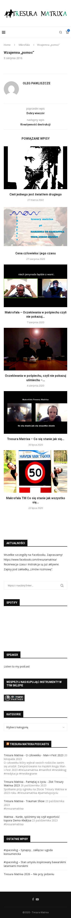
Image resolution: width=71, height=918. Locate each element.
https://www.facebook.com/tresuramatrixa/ (30, 559)
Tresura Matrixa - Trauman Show (24, 801)
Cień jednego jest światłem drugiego (35, 194)
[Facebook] (33, 899)
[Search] (60, 32)
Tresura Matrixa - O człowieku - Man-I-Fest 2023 (33, 755)
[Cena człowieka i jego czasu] (35, 226)
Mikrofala (24, 44)
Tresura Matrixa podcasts (29, 744)
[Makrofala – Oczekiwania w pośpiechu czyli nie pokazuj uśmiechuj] (35, 285)
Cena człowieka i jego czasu (35, 253)
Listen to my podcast (17, 666)
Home (7, 44)
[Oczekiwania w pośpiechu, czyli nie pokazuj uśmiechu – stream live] (35, 349)
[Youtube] (37, 899)
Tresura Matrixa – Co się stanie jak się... (35, 439)
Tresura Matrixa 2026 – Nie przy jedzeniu (29, 874)
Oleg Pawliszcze (36, 83)
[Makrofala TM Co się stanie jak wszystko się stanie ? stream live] (35, 471)
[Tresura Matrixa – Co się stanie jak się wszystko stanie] (35, 412)
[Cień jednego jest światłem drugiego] (35, 167)
